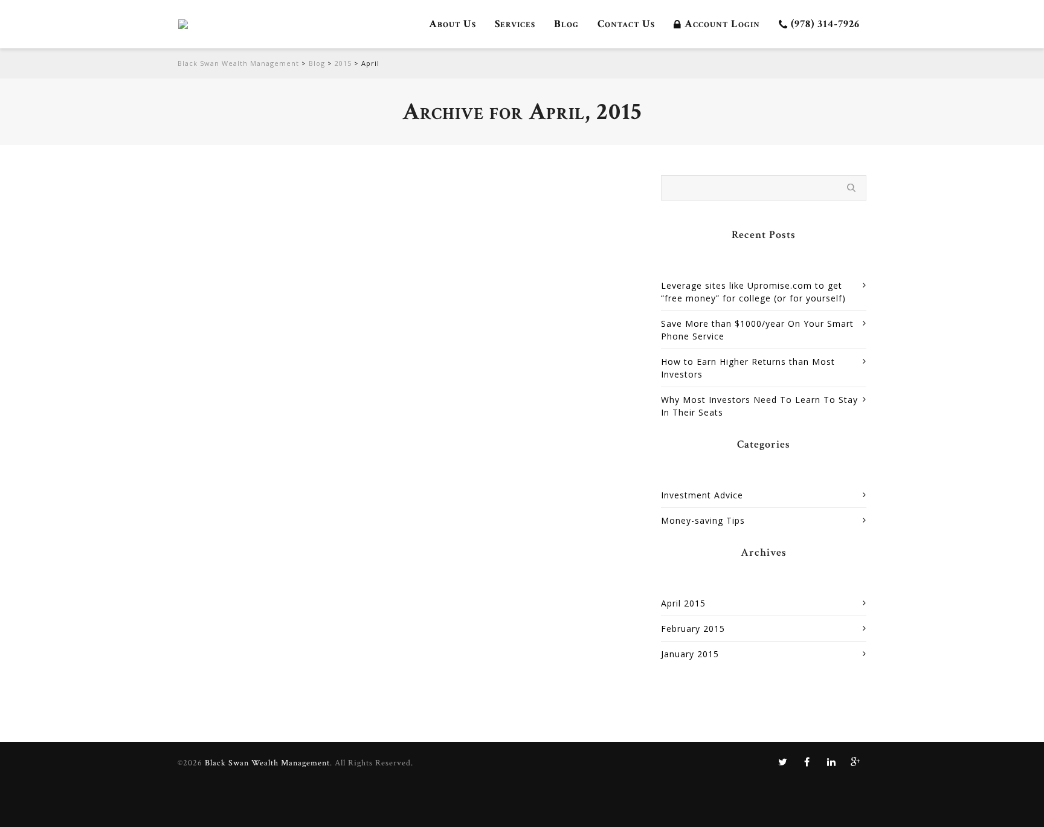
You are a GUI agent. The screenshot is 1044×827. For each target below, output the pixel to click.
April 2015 (683, 603)
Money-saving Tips (470, 211)
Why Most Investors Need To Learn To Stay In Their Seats (759, 406)
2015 (343, 63)
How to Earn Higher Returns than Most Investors (748, 368)
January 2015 (690, 654)
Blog (317, 63)
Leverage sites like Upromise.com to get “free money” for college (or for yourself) (523, 187)
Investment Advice (702, 495)
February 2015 (693, 628)
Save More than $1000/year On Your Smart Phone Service (757, 330)
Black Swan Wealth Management (238, 63)
